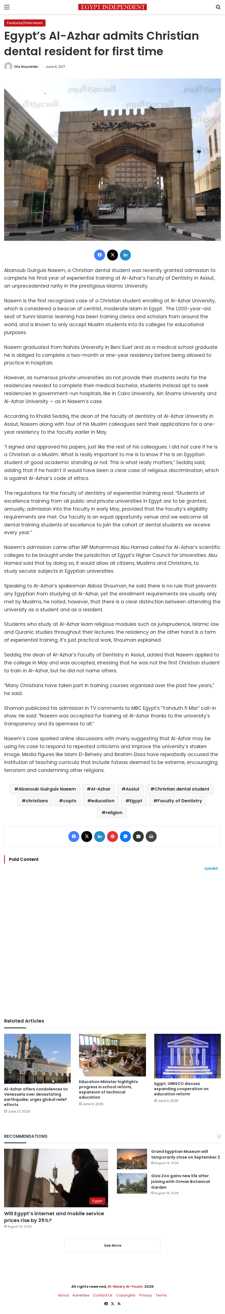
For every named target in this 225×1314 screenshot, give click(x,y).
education (102, 801)
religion (114, 812)
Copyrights (126, 1295)
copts (69, 801)
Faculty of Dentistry (180, 801)
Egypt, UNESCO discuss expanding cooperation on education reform (181, 1089)
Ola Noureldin (26, 66)
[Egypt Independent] (112, 7)
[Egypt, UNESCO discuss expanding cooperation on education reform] (187, 1056)
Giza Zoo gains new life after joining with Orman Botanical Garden (180, 1181)
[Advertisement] (112, 944)
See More (112, 1245)
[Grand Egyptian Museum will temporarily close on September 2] (132, 1159)
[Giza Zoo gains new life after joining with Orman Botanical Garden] (132, 1183)
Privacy (145, 1295)
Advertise (80, 1295)
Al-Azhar (101, 789)
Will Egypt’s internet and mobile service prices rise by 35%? (54, 1217)
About (63, 1295)
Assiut (132, 789)
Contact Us (103, 1295)
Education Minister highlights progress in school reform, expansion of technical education (108, 1089)
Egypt (136, 801)
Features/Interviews (25, 22)
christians (37, 801)
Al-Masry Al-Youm (125, 1286)
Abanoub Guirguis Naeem (47, 789)
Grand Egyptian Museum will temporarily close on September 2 (185, 1154)
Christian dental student (181, 789)
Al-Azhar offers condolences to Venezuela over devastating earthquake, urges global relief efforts (36, 1096)
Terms (161, 1295)
